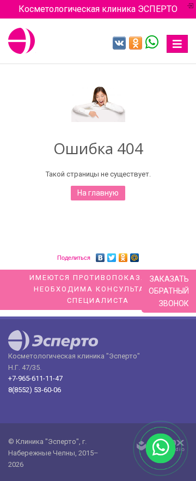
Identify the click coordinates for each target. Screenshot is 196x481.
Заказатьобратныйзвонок (169, 291)
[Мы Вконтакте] (119, 43)
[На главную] (22, 41)
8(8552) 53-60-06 (34, 390)
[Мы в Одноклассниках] (135, 43)
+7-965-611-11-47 (35, 378)
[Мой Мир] (134, 255)
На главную (98, 192)
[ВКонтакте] (100, 255)
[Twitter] (112, 255)
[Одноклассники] (123, 255)
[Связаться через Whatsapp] (151, 41)
